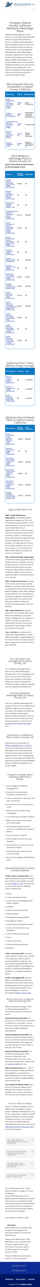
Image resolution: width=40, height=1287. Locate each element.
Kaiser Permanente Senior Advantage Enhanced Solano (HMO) (10, 103)
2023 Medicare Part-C (19, 1266)
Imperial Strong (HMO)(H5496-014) (10, 260)
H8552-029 (19, 114)
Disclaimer (9, 1279)
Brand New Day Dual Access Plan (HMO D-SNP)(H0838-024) (10, 484)
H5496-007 (19, 144)
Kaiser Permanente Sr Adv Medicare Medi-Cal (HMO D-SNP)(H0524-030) (10, 439)
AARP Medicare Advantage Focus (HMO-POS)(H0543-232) (10, 317)
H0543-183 (19, 124)
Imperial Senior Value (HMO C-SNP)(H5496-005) (10, 451)
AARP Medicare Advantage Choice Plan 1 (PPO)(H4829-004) (10, 340)
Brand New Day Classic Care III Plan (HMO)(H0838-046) (10, 277)
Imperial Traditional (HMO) (9, 144)
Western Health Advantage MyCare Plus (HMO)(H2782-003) (10, 183)
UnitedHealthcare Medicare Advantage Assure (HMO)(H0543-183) (12, 215)
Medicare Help (26, 1284)
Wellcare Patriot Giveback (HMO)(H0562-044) (10, 380)
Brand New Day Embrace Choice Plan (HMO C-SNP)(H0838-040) (10, 461)
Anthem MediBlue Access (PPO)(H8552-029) (10, 286)
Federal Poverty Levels (23, 993)
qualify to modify (14, 1064)
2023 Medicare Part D (19, 1270)
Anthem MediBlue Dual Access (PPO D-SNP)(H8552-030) (10, 495)
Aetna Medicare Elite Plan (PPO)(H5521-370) (10, 295)
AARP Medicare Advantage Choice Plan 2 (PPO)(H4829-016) (10, 329)
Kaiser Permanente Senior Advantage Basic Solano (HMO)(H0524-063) (10, 241)
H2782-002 (19, 134)
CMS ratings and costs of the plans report (19, 1127)
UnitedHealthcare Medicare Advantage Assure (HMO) (12, 124)
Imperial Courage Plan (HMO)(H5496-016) (10, 389)
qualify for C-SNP (17, 884)
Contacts (31, 1279)
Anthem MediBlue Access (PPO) (10, 115)
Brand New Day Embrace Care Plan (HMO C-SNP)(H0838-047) (10, 473)
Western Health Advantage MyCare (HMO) (9, 134)
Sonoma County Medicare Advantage (18, 724)
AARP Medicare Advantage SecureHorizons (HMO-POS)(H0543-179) (11, 306)
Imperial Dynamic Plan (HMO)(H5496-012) (10, 268)
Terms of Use (20, 1279)
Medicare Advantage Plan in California (18, 745)
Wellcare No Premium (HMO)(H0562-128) (10, 205)
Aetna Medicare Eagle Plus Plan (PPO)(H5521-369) (10, 398)
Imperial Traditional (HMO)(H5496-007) (10, 252)
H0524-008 (19, 103)
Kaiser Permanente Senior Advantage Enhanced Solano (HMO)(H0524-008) (10, 228)
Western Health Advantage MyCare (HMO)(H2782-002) (10, 195)
